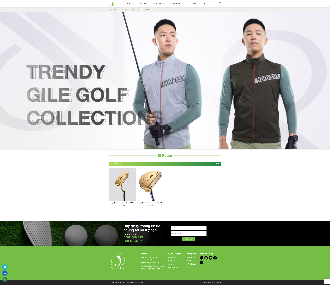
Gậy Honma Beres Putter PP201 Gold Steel (122, 203)
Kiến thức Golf (191, 264)
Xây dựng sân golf (172, 267)
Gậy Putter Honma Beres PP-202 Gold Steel (151, 203)
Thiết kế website (207, 282)
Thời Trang (158, 3)
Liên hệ (206, 3)
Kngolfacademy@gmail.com (150, 263)
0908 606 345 (133, 237)
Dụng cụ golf (176, 3)
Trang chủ (128, 3)
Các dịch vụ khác (172, 271)
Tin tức (193, 3)
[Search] (215, 3)
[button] (163, 4)
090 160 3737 (132, 241)
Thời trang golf (171, 260)
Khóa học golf (171, 257)
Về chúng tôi (190, 257)
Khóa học (143, 3)
